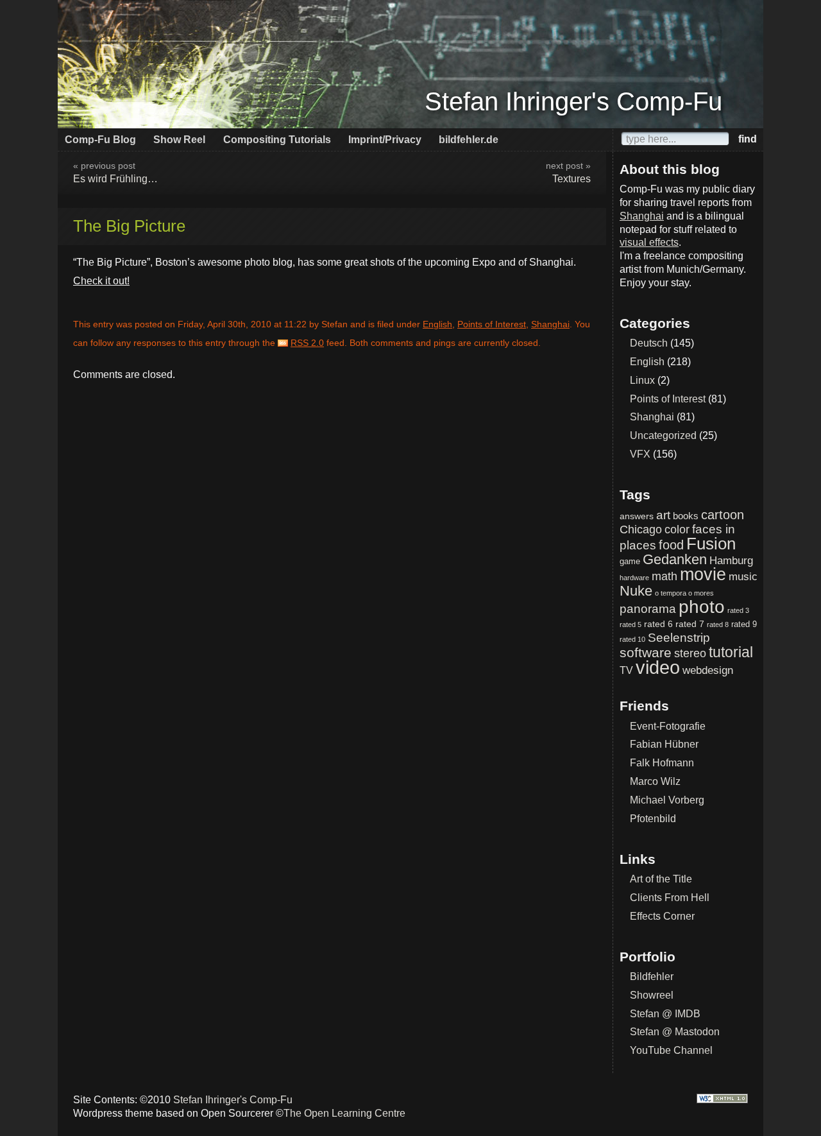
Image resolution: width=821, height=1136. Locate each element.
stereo (690, 653)
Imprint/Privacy (384, 139)
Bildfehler (651, 976)
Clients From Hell (669, 897)
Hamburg (731, 561)
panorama (648, 608)
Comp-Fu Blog (100, 139)
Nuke (636, 591)
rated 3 (738, 610)
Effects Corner (662, 916)
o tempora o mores (684, 593)
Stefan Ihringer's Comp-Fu (573, 101)
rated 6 (658, 624)
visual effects (649, 242)
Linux (642, 380)
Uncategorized (663, 435)
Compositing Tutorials (277, 139)
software (646, 652)
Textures (571, 178)
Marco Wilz (655, 781)
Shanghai (550, 324)
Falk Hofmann (662, 762)
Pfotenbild (653, 818)
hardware (634, 577)
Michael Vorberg (667, 800)
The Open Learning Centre (344, 1113)
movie (703, 574)
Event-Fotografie (668, 726)
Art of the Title (661, 879)
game (630, 561)
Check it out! (101, 280)
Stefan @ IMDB (665, 1013)
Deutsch (649, 343)
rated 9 (744, 624)
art (663, 515)
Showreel (651, 995)
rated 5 (630, 624)
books (685, 515)
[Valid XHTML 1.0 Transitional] (722, 1099)
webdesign (707, 670)
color (677, 529)
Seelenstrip (679, 637)
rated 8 (718, 624)
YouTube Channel (671, 1050)
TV (626, 670)
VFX (640, 454)
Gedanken (675, 559)
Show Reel (179, 139)
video (658, 667)
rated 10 (632, 639)
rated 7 (689, 624)
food (671, 544)
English (437, 324)
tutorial (731, 652)
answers (637, 516)
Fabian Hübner (664, 744)
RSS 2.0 (307, 343)
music (743, 576)
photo (702, 606)
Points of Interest (491, 324)
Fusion (711, 543)
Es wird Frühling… (115, 178)
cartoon (722, 515)
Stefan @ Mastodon (675, 1031)
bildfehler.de (468, 139)
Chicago (641, 529)
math (664, 576)
